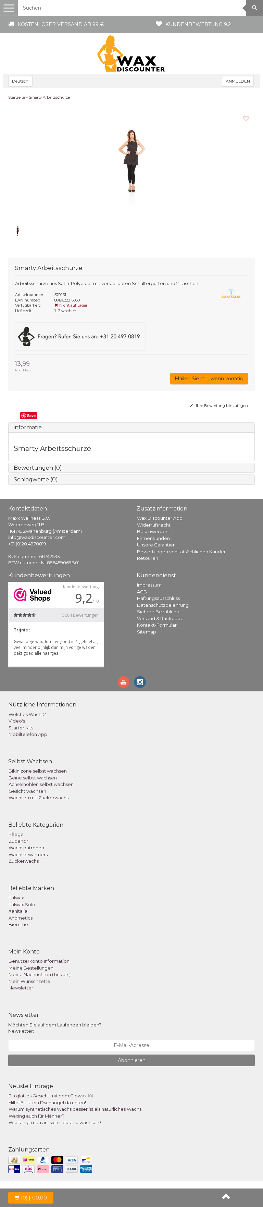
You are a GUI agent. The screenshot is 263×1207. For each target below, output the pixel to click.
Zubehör (18, 841)
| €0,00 (34, 1198)
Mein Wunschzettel (30, 981)
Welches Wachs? (27, 714)
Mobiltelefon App (28, 734)
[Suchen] (254, 8)
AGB (142, 591)
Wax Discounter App (160, 518)
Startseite (16, 97)
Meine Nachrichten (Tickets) (40, 974)
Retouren (147, 558)
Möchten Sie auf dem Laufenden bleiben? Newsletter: (54, 1028)
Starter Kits (21, 727)
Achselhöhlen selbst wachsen (41, 784)
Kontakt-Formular (157, 625)
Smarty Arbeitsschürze (49, 97)
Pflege (16, 834)
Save (31, 415)
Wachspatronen (26, 847)
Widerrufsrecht (154, 525)
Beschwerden (152, 531)
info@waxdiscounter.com (36, 537)
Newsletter (21, 987)
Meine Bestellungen (31, 968)
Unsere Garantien (156, 544)
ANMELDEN (238, 81)
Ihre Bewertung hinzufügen (221, 405)
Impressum (149, 585)
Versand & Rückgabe (160, 618)
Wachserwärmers (28, 854)
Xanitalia (18, 911)
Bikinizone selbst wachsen (38, 771)
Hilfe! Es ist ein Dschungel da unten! (47, 1102)
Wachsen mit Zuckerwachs (38, 797)
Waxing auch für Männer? (36, 1116)
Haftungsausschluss (158, 598)
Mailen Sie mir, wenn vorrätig (209, 378)
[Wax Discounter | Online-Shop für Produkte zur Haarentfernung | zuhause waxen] (131, 53)
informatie (28, 427)
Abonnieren (132, 1060)
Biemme (18, 924)
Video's (17, 721)
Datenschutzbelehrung (163, 605)
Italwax (16, 897)
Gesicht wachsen (27, 791)
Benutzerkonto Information (39, 961)
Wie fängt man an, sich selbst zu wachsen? (55, 1122)
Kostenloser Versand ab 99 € (61, 24)
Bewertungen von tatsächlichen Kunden (182, 551)
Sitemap (146, 632)
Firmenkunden (153, 538)
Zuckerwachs (24, 861)
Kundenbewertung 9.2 (198, 24)
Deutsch (20, 81)
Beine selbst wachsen (33, 777)
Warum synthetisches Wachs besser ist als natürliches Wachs (75, 1109)
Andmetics (21, 918)
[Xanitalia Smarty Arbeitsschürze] (131, 164)
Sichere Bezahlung (158, 611)
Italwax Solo (22, 904)
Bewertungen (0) (38, 468)
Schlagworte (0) (36, 479)
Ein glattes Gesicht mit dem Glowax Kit (51, 1095)
